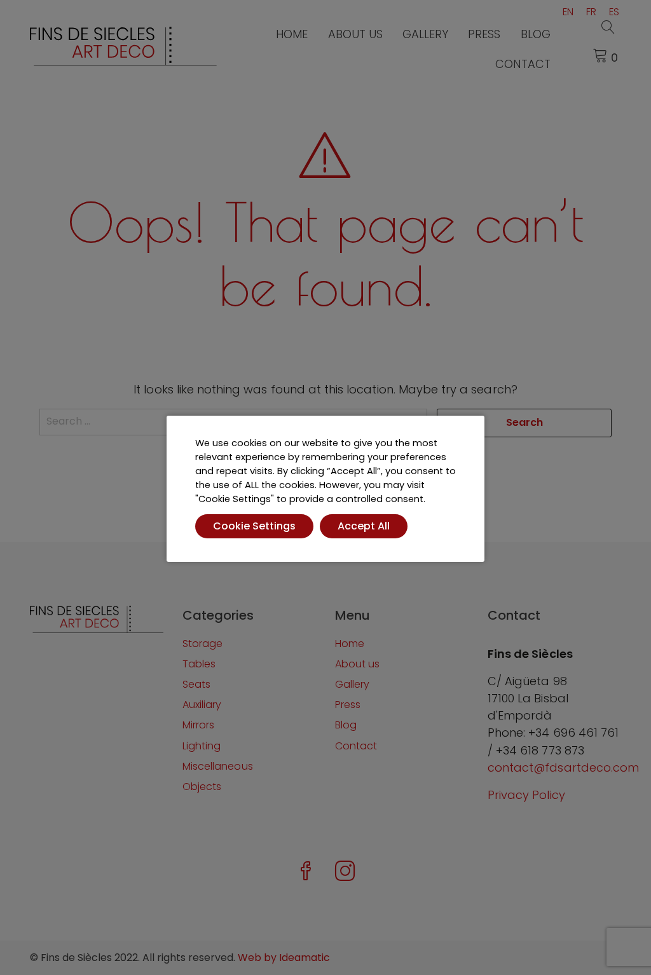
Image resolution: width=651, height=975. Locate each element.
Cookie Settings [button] (254, 526)
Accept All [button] (364, 526)
